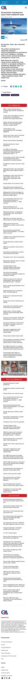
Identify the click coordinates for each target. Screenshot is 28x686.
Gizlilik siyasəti (5, 673)
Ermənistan (15, 95)
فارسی (17, 2)
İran (2, 658)
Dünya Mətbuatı (6, 647)
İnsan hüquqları (5, 653)
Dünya (3, 644)
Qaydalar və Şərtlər (6, 675)
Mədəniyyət (4, 650)
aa (6, 37)
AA (3, 37)
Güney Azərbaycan (6, 642)
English (24, 2)
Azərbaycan (5, 95)
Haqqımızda (4, 670)
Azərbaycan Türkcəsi (5, 2)
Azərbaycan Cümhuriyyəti (8, 656)
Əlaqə (3, 667)
